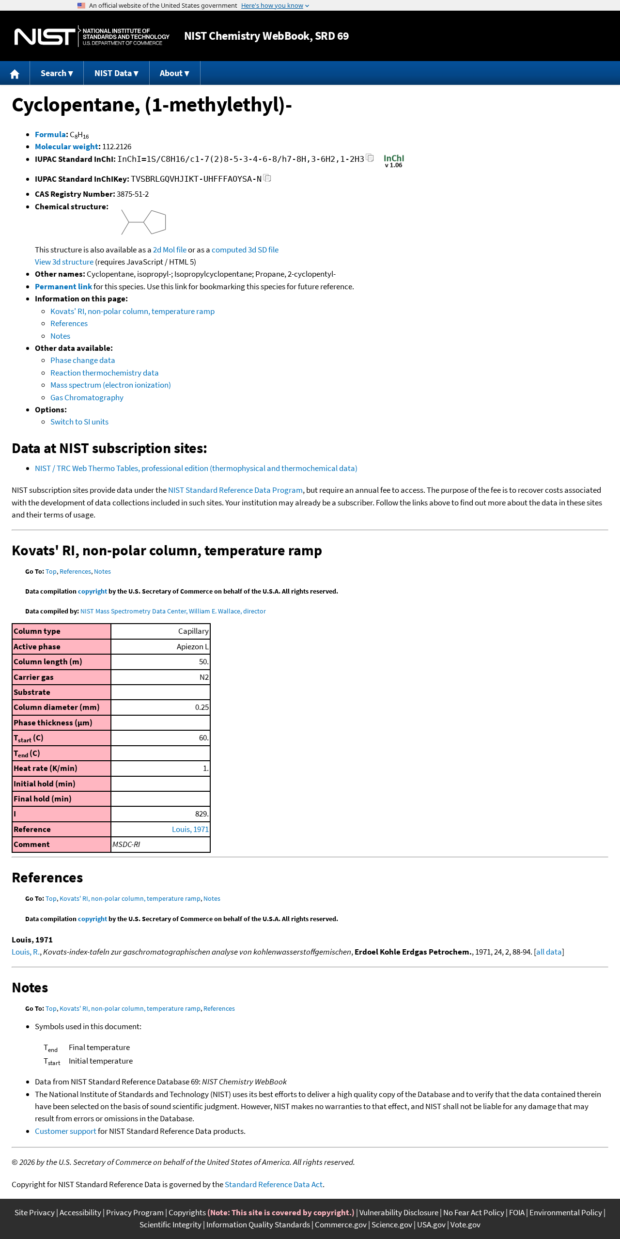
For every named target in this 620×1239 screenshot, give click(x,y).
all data (549, 951)
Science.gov (392, 1224)
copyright (92, 591)
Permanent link (63, 286)
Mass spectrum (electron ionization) (110, 384)
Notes (60, 335)
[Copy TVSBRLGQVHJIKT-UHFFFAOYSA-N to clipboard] (267, 180)
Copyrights (187, 1212)
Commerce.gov (341, 1224)
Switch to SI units (79, 421)
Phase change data (82, 360)
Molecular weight (66, 146)
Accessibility (80, 1212)
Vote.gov (465, 1224)
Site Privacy (35, 1212)
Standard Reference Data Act (274, 1184)
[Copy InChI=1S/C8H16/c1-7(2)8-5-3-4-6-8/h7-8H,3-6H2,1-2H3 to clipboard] (370, 160)
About (171, 72)
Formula (50, 134)
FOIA (517, 1212)
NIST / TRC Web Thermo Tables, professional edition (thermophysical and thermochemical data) (196, 468)
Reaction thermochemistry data (104, 372)
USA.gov (431, 1224)
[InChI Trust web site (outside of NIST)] (394, 166)
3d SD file (263, 249)
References (69, 323)
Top (51, 571)
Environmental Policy (565, 1212)
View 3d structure (64, 261)
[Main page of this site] (15, 73)
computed (229, 249)
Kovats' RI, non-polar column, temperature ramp (132, 311)
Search (53, 72)
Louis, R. (26, 951)
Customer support (65, 1131)
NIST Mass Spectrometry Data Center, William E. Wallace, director (173, 611)
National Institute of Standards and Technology (92, 36)
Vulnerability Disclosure (398, 1212)
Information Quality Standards (258, 1224)
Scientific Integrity (171, 1224)
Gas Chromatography (87, 397)
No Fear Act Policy (473, 1212)
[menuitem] (15, 73)
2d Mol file (169, 249)
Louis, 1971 (190, 829)
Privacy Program (135, 1212)
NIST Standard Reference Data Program (235, 490)
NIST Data (113, 72)
